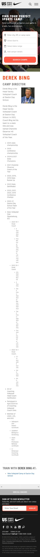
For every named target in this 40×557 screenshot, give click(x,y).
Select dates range (14, 46)
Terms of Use (15, 531)
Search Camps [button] (20, 60)
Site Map (5, 531)
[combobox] (21, 35)
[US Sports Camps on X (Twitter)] (11, 527)
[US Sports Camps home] (12, 4)
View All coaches (20, 492)
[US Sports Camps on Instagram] (7, 527)
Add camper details (14, 52)
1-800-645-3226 (24, 534)
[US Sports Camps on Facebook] (3, 527)
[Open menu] (36, 4)
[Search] (30, 4)
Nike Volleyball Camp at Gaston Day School (21, 475)
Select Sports (12, 41)
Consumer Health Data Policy (14, 541)
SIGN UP (32, 508)
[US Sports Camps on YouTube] (15, 527)
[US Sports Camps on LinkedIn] (19, 527)
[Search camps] (23, 527)
